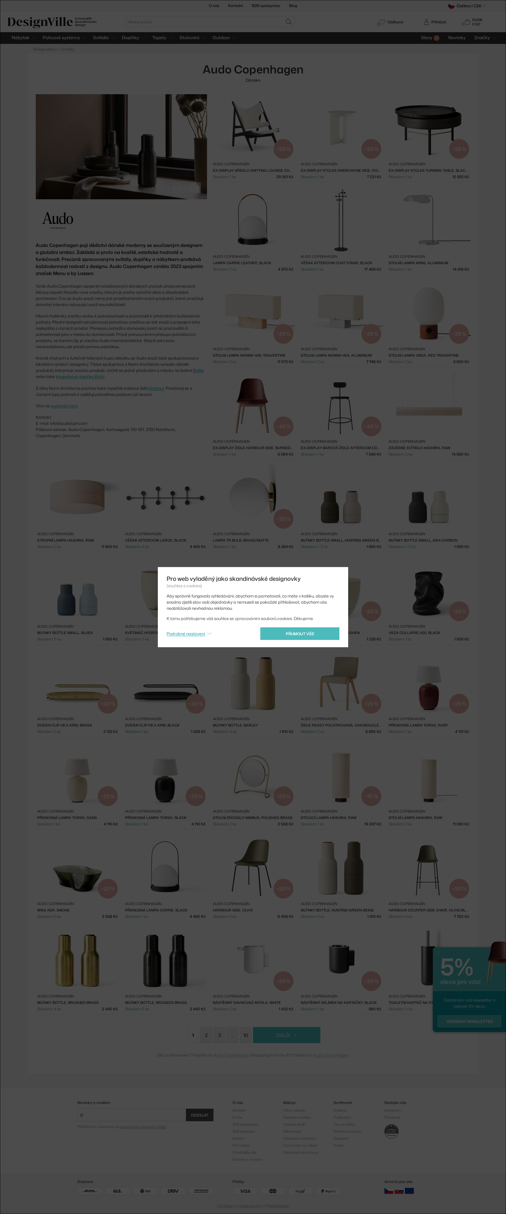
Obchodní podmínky (300, 1138)
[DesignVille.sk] (399, 1190)
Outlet (338, 1145)
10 (245, 1035)
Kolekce (340, 1110)
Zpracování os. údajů (300, 1145)
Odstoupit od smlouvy (301, 1152)
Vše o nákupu (294, 1110)
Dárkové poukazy (348, 1131)
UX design (225, 1205)
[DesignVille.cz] (389, 1190)
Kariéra (238, 1138)
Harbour (156, 388)
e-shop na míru (249, 1205)
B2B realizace (243, 1131)
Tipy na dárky (344, 1124)
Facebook (392, 1117)
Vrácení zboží (294, 1124)
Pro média (241, 1145)
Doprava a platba (297, 1117)
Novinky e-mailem (93, 1102)
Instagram (392, 1110)
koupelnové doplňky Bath (80, 376)
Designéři (341, 1138)
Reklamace (292, 1131)
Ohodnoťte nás (245, 1152)
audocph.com (64, 405)
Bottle (198, 370)
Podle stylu (342, 1117)
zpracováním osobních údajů (142, 1126)
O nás (214, 5)
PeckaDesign (278, 1205)
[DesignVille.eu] (409, 1190)
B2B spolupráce (266, 5)
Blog (293, 5)
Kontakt (235, 5)
